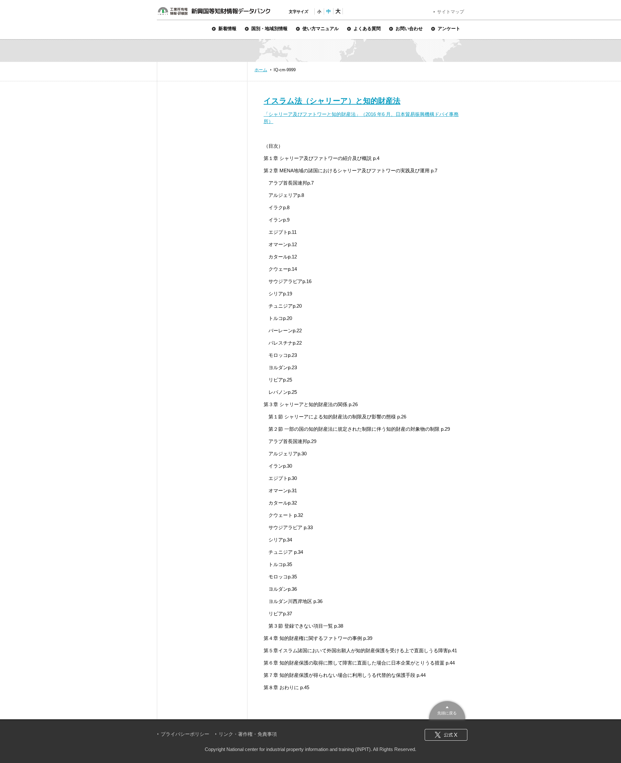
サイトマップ (450, 11)
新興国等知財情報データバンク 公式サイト (214, 11)
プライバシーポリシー (185, 734)
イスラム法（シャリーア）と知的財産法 (332, 101)
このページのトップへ (447, 709)
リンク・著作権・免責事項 (248, 734)
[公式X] (446, 735)
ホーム (261, 69)
